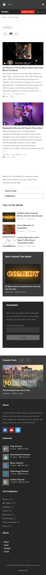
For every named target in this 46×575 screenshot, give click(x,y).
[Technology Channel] (6, 474)
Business (7, 515)
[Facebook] (5, 430)
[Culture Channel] (6, 482)
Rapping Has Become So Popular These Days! (23, 128)
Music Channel (16, 463)
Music (5, 499)
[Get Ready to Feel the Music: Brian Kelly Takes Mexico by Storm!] (23, 53)
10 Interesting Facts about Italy (16, 390)
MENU (5, 12)
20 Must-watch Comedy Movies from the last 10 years (22, 287)
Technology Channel (19, 471)
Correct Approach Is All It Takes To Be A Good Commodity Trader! (28, 240)
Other (8, 503)
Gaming (6, 507)
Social (6, 551)
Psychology (8, 518)
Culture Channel (17, 480)
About (6, 542)
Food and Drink (10, 522)
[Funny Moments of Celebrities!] (9, 229)
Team (6, 545)
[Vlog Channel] (6, 449)
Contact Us (23, 570)
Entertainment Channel (20, 455)
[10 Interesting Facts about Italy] (23, 376)
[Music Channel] (6, 465)
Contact (7, 548)
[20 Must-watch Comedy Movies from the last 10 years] (9, 217)
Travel (5, 511)
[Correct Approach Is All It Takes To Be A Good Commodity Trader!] (9, 241)
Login (42, 12)
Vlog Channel (16, 446)
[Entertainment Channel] (6, 457)
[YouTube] (11, 430)
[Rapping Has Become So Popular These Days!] (23, 113)
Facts (5, 526)
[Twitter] (17, 430)
